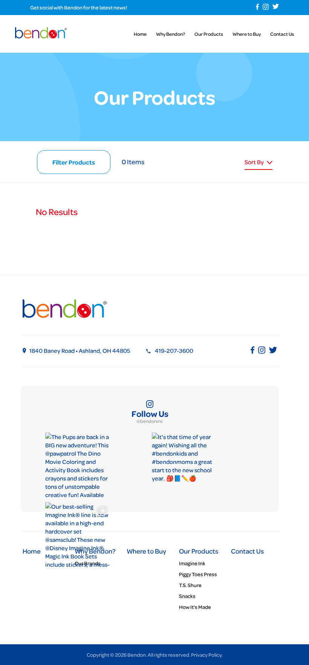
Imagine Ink (192, 563)
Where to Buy (247, 34)
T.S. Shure (190, 585)
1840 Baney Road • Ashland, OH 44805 (79, 350)
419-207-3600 (174, 350)
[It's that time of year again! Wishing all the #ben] (185, 466)
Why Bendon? (170, 34)
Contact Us (282, 34)
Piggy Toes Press (198, 574)
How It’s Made (195, 606)
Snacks (187, 595)
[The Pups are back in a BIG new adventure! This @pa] (78, 466)
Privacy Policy (206, 654)
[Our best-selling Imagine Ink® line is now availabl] (78, 535)
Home (140, 34)
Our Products (208, 34)
